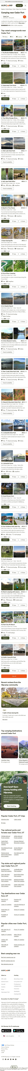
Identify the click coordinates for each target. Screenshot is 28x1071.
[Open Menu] (25, 5)
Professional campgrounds (17, 985)
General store (4, 981)
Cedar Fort (18, 9)
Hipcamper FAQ (5, 992)
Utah (14, 9)
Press (2, 989)
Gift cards (3, 979)
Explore (3, 9)
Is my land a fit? (18, 981)
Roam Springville (13, 713)
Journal (3, 984)
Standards (16, 991)
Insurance (16, 988)
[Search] (24, 16)
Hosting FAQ (17, 994)
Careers (3, 987)
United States (9, 9)
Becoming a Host (18, 979)
